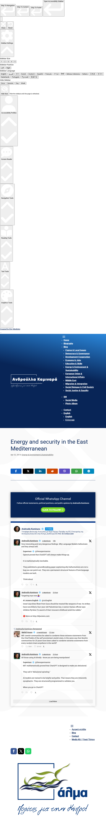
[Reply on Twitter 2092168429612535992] (23, 585)
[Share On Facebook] (16, 471)
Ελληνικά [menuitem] (69, 420)
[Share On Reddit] (52, 471)
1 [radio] (1, 62)
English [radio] (3, 74)
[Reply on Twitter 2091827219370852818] (23, 621)
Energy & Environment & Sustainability (37, 455)
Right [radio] (8, 68)
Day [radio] (17, 83)
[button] (1, 19)
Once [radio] (3, 83)
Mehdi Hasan (27, 632)
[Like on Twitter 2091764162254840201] (32, 692)
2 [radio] (4, 62)
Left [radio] (2, 68)
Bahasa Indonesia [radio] (73, 74)
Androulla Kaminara (30, 541)
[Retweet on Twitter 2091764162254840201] (27, 692)
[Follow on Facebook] (14, 751)
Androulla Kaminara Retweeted (29, 629)
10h (54, 541)
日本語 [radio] (92, 74)
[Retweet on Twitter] (15, 629)
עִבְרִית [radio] (56, 74)
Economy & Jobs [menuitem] (73, 360)
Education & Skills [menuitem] (73, 363)
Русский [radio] (25, 77)
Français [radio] (48, 74)
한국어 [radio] (100, 74)
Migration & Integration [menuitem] (76, 384)
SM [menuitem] (65, 397)
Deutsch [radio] (31, 74)
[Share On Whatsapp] (76, 471)
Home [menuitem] (66, 340)
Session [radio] (10, 83)
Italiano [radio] (85, 74)
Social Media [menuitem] (71, 400)
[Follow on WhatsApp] (28, 751)
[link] (8, 10)
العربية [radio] (11, 74)
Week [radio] (23, 83)
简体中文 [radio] (34, 77)
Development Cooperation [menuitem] (77, 357)
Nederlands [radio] (5, 77)
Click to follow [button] (51, 509)
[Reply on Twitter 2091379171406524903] (23, 647)
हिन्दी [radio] (62, 74)
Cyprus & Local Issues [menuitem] (75, 350)
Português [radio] (15, 77)
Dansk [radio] (23, 74)
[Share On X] (28, 471)
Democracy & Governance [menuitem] (77, 353)
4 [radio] (11, 62)
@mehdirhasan (42, 632)
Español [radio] (40, 74)
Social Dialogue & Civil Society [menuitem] (79, 387)
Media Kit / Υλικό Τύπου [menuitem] (83, 739)
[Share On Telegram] (88, 471)
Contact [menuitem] (67, 410)
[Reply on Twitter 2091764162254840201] (23, 692)
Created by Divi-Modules (10, 329)
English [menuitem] (67, 413)
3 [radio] (8, 62)
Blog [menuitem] (66, 347)
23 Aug (51, 632)
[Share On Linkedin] (40, 471)
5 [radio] (14, 62)
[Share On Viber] (64, 471)
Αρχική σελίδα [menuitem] (79, 729)
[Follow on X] (21, 751)
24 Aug (55, 592)
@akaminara (46, 541)
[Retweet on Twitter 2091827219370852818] (27, 621)
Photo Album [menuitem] (71, 403)
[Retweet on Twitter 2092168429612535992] (27, 585)
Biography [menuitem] (68, 343)
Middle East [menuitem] (70, 380)
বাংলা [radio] (17, 74)
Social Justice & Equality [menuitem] (76, 390)
